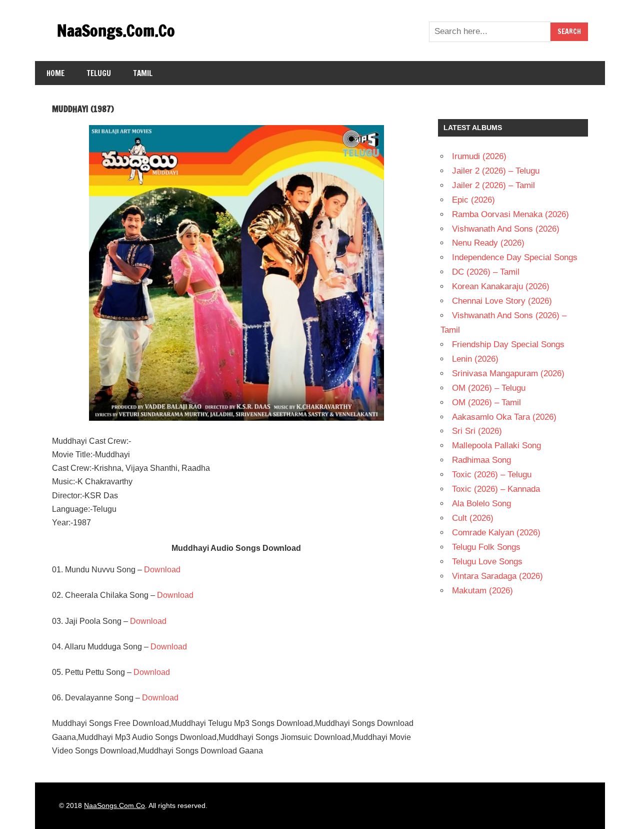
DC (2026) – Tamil (486, 272)
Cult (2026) (473, 518)
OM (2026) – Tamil (486, 402)
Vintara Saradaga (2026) (497, 576)
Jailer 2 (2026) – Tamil (493, 185)
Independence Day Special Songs (515, 257)
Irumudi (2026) (479, 156)
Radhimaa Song (481, 460)
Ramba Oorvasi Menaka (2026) (510, 214)
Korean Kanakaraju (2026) (501, 286)
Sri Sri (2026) (477, 431)
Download (162, 569)
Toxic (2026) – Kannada (496, 489)
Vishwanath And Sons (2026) (506, 229)
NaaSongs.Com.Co (116, 30)
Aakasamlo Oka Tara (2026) (504, 417)
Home (55, 73)
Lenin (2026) (475, 359)
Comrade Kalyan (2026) (496, 532)
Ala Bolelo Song (481, 503)
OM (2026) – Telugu (489, 388)
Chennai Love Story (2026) (502, 301)
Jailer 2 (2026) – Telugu (496, 171)
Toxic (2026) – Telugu (492, 474)
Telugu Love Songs (487, 561)
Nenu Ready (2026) (488, 243)
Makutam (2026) (482, 590)
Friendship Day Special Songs (508, 344)
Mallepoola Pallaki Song (496, 445)
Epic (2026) (473, 200)
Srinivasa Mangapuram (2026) (508, 373)
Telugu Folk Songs (486, 547)
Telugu (99, 73)
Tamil (143, 73)
